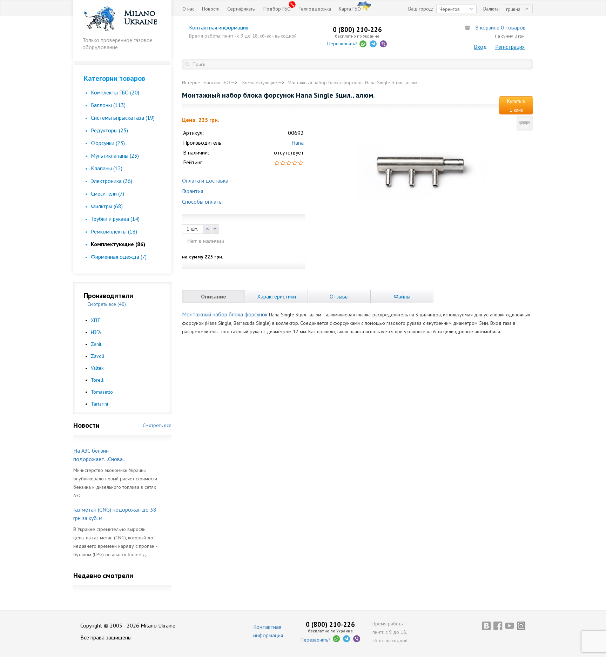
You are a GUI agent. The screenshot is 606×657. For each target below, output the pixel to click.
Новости (211, 9)
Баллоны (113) (108, 105)
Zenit (96, 344)
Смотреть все (157, 425)
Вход (480, 46)
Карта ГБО (350, 9)
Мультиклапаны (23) (115, 155)
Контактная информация (218, 27)
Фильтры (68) (107, 206)
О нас (188, 9)
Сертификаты (241, 9)
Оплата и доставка (205, 180)
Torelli (98, 380)
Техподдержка (314, 9)
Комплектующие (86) (118, 244)
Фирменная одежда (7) (119, 256)
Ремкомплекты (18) (114, 231)
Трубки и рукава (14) (115, 218)
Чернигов (449, 9)
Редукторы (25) (109, 130)
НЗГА (96, 332)
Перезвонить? (342, 43)
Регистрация (510, 46)
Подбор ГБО (277, 9)
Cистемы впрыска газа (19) (123, 117)
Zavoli (97, 356)
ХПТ (95, 320)
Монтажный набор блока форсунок (225, 314)
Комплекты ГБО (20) (115, 92)
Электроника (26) (111, 180)
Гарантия (192, 191)
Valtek (97, 368)
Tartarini (99, 404)
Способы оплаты (202, 201)
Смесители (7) (107, 193)
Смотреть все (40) (106, 304)
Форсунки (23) (108, 142)
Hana (297, 142)
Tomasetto (102, 392)
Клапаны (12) (106, 168)
